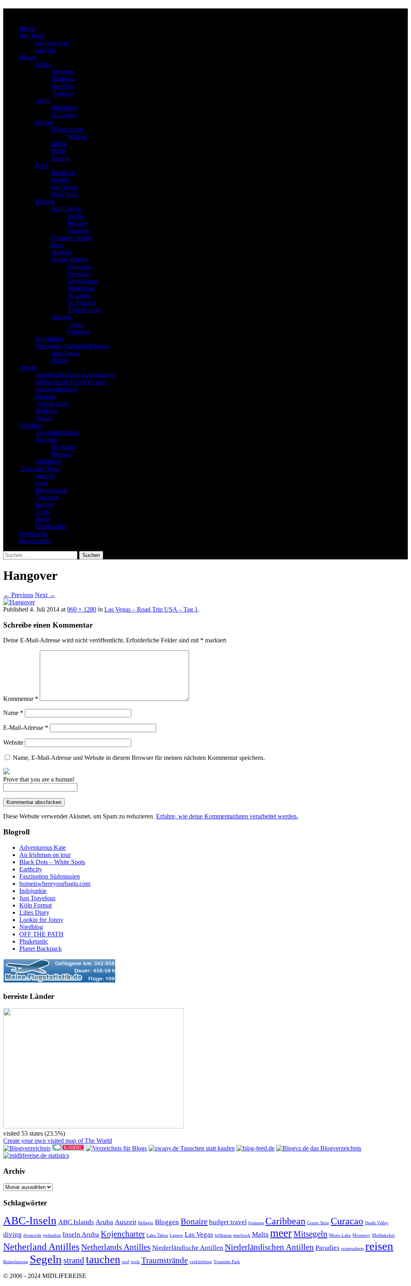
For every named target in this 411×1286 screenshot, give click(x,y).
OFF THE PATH (41, 934)
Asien (42, 100)
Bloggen (167, 1222)
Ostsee (43, 418)
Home (27, 28)
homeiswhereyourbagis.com (54, 883)
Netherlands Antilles (116, 1247)
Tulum (75, 324)
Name (13, 712)
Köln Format (35, 905)
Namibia (62, 86)
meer (281, 1233)
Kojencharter (123, 1234)
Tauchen (30, 425)
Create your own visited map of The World (57, 1140)
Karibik (45, 201)
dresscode (32, 1235)
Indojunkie (33, 890)
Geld (41, 483)
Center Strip (318, 1223)
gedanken (52, 1235)
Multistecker (383, 1235)
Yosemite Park (227, 1262)
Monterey (361, 1235)
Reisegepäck (51, 490)
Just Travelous (37, 898)
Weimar (77, 136)
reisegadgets (352, 1248)
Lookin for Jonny (41, 919)
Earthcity (30, 869)
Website (13, 742)
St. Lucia (78, 295)
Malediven (64, 107)
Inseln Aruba (81, 1234)
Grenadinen (82, 280)
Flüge (42, 519)
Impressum (33, 533)
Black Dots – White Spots (52, 862)
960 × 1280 (81, 609)
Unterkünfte (50, 526)
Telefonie (47, 497)
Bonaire (77, 223)
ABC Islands (76, 1222)
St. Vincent (81, 302)
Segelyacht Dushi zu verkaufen (74, 374)
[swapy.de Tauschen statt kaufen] (192, 1148)
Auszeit (45, 475)
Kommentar (20, 698)
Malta (58, 151)
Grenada (78, 273)
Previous (18, 594)
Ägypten (62, 71)
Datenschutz (35, 540)
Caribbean (285, 1220)
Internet (45, 504)
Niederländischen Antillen (269, 1247)
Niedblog (31, 926)
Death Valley (377, 1223)
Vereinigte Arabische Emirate (72, 345)
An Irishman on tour (45, 854)
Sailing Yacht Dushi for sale (70, 382)
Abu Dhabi (65, 353)
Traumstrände (164, 1260)
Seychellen (49, 338)
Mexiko (61, 317)
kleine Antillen (69, 259)
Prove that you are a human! (39, 779)
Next (45, 594)
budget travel (228, 1222)
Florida (60, 179)
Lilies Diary (34, 912)
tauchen (103, 1260)
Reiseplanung (15, 1262)
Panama (45, 396)
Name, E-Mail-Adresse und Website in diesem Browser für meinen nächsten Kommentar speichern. (139, 757)
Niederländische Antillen (187, 1248)
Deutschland (67, 129)
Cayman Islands (71, 237)
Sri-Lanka (64, 114)
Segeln (28, 367)
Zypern (60, 158)
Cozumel (78, 331)
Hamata (61, 454)
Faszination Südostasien (49, 876)
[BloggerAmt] (27, 1148)
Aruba (75, 216)
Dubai (59, 360)
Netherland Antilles (41, 1246)
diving (12, 1234)
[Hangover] (19, 602)
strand (73, 1260)
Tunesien (62, 93)
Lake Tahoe (157, 1235)
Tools (42, 511)
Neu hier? (31, 35)
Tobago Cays (84, 309)
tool (125, 1262)
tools (135, 1262)
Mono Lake (340, 1235)
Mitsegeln (310, 1234)
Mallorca (46, 410)
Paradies (327, 1248)
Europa (44, 122)
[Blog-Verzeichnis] (68, 1148)
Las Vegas (64, 187)
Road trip (63, 172)
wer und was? (53, 42)
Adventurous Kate (42, 847)
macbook (241, 1235)
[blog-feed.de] (255, 1148)
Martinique (81, 288)
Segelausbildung (56, 389)
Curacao (78, 230)
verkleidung (200, 1262)
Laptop (176, 1235)
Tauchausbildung (57, 432)
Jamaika (61, 252)
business (256, 1223)
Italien (59, 143)
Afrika (43, 64)
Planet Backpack (40, 948)
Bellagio (145, 1223)
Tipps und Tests (39, 468)
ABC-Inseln (66, 208)
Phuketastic (33, 941)
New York (64, 194)
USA (42, 165)
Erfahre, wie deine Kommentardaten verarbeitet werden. (227, 816)
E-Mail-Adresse (25, 727)
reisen (379, 1245)
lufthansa (223, 1235)
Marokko (63, 78)
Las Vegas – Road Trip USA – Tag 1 (151, 609)
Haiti (57, 244)
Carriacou (79, 266)
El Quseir (63, 447)
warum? (45, 50)
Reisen (28, 57)
